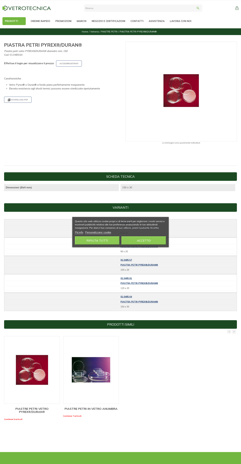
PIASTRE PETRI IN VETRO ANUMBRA (91, 409)
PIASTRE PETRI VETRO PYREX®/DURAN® (32, 410)
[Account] (237, 8)
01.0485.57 (126, 260)
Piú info (79, 232)
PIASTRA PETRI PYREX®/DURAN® (139, 265)
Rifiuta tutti (97, 240)
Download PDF (18, 100)
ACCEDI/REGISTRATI (69, 63)
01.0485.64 (126, 296)
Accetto (144, 240)
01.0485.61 (126, 278)
